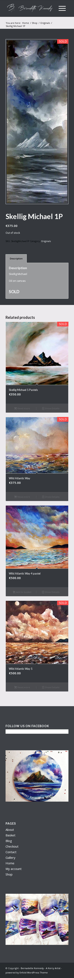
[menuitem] (62, 8)
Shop (9, 874)
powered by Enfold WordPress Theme (27, 972)
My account (14, 869)
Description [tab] (16, 258)
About (10, 829)
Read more (23, 408)
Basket (10, 835)
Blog (9, 841)
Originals (46, 241)
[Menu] (62, 8)
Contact (11, 852)
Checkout (12, 846)
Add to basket (23, 592)
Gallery (10, 857)
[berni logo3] (31, 8)
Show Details (51, 408)
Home (10, 863)
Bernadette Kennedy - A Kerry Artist (40, 968)
